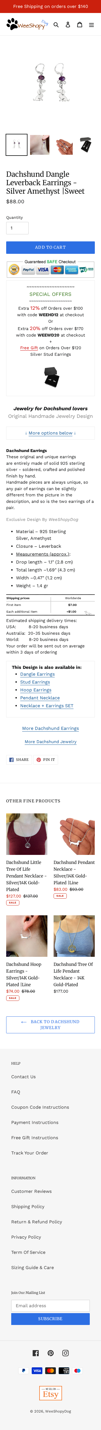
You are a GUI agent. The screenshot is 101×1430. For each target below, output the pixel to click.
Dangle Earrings (37, 674)
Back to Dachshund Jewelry (54, 1024)
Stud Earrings (35, 682)
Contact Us (23, 1076)
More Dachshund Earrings (50, 728)
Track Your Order (29, 1153)
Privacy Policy (26, 1237)
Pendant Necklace (40, 697)
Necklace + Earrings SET (47, 705)
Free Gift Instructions (34, 1137)
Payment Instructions (34, 1122)
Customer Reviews (31, 1191)
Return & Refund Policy (36, 1221)
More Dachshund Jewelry (51, 741)
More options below (50, 433)
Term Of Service (28, 1252)
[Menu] (91, 24)
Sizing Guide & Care (32, 1267)
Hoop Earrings (35, 690)
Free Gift (29, 347)
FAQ (15, 1092)
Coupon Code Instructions (40, 1107)
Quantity (14, 217)
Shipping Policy (27, 1206)
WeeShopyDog (58, 1411)
